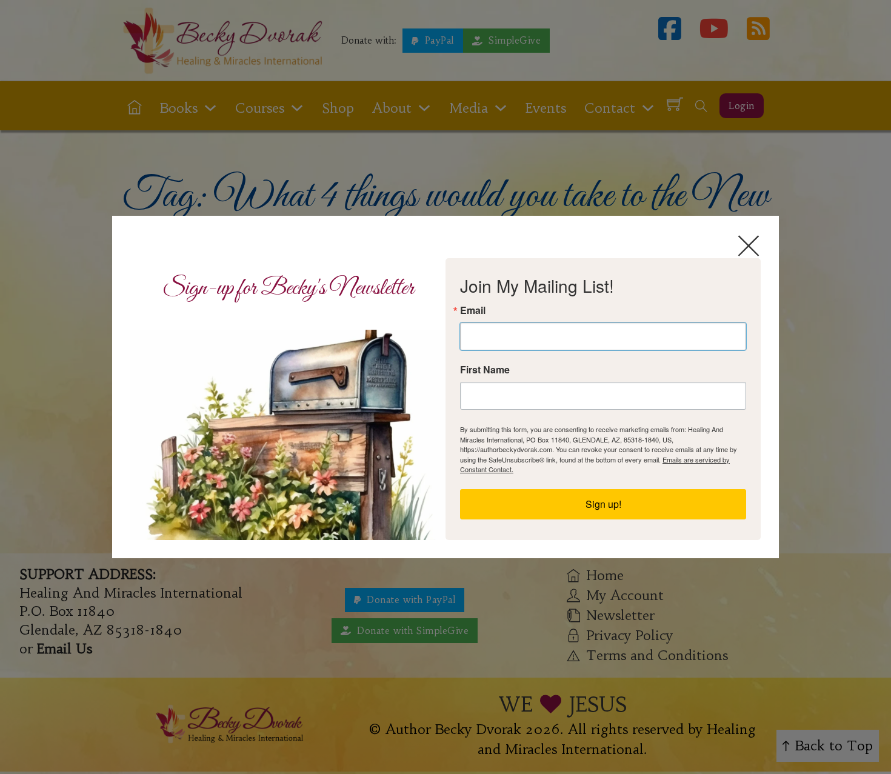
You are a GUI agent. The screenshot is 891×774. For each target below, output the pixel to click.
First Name (485, 370)
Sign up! (603, 504)
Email (473, 310)
